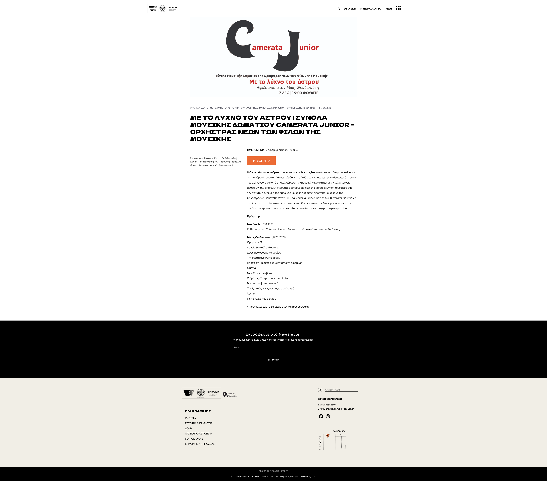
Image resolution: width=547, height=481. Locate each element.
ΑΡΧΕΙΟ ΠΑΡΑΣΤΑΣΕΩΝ (198, 433)
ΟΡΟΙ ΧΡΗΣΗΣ (265, 471)
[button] (338, 8)
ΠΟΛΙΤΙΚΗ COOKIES (280, 471)
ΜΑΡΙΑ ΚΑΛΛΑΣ (194, 438)
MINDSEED (294, 476)
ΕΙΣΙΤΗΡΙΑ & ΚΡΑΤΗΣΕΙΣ (199, 423)
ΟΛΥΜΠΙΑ (190, 418)
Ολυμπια (194, 107)
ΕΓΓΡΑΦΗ (273, 359)
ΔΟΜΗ (188, 428)
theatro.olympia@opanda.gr (340, 408)
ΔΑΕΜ (313, 476)
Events (204, 107)
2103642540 (329, 404)
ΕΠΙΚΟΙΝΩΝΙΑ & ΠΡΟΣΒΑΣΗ (200, 443)
